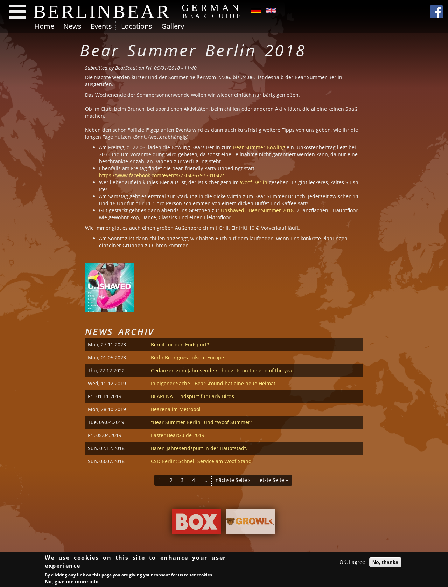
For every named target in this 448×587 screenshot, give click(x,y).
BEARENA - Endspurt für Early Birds (192, 396)
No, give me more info (72, 581)
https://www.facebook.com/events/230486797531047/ (161, 175)
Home (44, 26)
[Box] (196, 523)
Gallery (172, 26)
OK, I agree (352, 562)
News (72, 26)
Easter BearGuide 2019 (177, 435)
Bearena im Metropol (176, 409)
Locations (136, 26)
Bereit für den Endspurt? (180, 344)
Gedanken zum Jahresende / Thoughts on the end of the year (222, 370)
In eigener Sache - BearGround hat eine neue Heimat (213, 383)
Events (101, 26)
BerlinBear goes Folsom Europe (187, 357)
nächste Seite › (233, 480)
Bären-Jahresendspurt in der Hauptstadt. (199, 448)
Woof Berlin (253, 182)
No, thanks (385, 562)
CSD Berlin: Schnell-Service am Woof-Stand (201, 461)
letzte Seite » (273, 480)
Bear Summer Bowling (259, 147)
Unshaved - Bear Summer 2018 (257, 210)
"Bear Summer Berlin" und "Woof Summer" (201, 422)
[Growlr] (250, 523)
